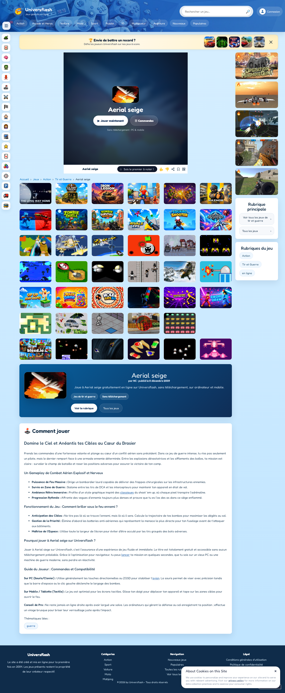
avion (155, 578)
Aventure (159, 23)
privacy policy (236, 680)
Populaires (199, 23)
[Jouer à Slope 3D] (222, 42)
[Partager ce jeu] (173, 169)
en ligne (247, 273)
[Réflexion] (6, 57)
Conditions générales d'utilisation (246, 659)
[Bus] (6, 205)
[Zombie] (6, 67)
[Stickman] (6, 77)
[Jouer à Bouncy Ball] (234, 42)
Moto (80, 23)
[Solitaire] (6, 156)
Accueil (24, 179)
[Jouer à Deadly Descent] (246, 42)
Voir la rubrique (84, 408)
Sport (94, 23)
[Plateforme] (6, 87)
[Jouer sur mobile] (184, 169)
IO (123, 23)
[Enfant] (6, 116)
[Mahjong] (6, 47)
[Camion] (6, 195)
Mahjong (108, 679)
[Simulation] (6, 136)
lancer (125, 555)
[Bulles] (6, 166)
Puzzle (110, 23)
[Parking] (6, 186)
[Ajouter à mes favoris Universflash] (178, 169)
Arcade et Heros (42, 23)
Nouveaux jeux (177, 659)
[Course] (6, 107)
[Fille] (6, 126)
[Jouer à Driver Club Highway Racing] (209, 42)
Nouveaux (179, 23)
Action (20, 23)
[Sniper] (6, 176)
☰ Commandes (144, 121)
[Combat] (6, 97)
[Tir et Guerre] (6, 37)
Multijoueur (139, 23)
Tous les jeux (111, 408)
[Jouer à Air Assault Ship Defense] (259, 42)
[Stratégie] (6, 146)
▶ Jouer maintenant (111, 121)
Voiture (64, 23)
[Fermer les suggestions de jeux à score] (270, 42)
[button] (137, 169)
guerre (31, 625)
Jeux (36, 179)
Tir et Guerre (63, 179)
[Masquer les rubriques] (6, 26)
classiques (127, 492)
